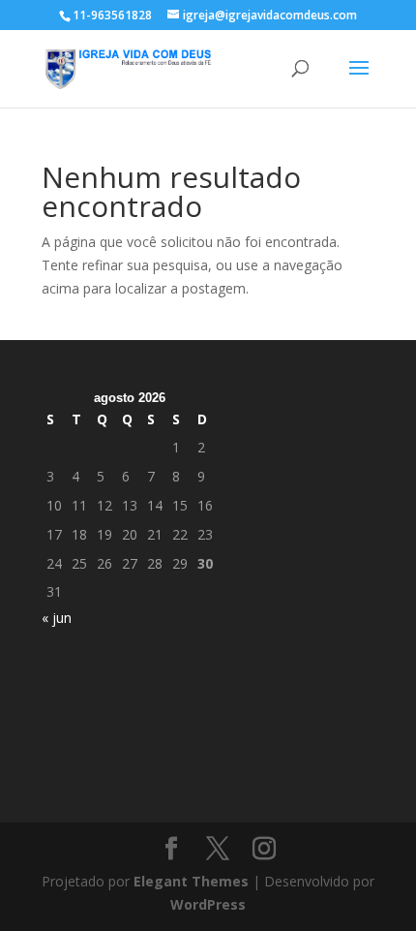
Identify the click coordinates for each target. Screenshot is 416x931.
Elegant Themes (191, 881)
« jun (57, 617)
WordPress (208, 904)
